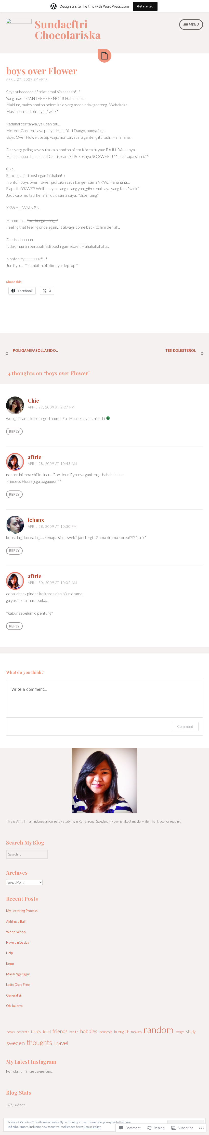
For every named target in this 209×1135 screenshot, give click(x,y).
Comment (185, 726)
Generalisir (14, 995)
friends (60, 1031)
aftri (44, 79)
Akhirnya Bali (15, 921)
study (190, 1031)
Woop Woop (16, 932)
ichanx (36, 519)
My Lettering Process (21, 911)
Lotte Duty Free (18, 984)
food (47, 1031)
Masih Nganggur (18, 974)
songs (179, 1031)
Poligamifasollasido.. (35, 350)
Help (9, 953)
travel (61, 1042)
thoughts (39, 1042)
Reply (14, 431)
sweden (16, 1042)
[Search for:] (27, 854)
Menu (194, 24)
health (73, 1032)
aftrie (34, 456)
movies (136, 1031)
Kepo (10, 964)
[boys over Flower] (104, 56)
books (11, 1032)
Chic (33, 400)
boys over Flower (41, 70)
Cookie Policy (92, 1127)
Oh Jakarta (14, 1006)
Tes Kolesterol (180, 350)
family (36, 1031)
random (158, 1029)
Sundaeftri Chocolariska (68, 29)
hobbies (88, 1031)
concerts (23, 1032)
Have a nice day (17, 942)
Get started (145, 6)
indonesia (105, 1032)
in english (121, 1031)
